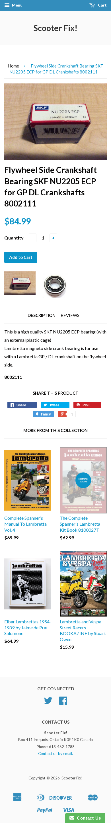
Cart (102, 5)
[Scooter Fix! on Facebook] (63, 702)
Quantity (14, 237)
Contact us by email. (55, 753)
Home (13, 65)
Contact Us (87, 818)
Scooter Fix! (55, 28)
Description (42, 315)
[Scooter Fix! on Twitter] (48, 702)
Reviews (70, 315)
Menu (16, 5)
